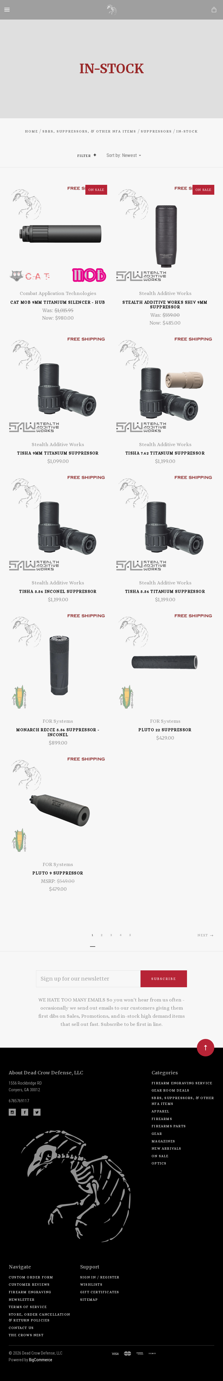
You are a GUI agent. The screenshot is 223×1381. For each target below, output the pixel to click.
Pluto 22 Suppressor (165, 729)
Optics (159, 1163)
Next (203, 935)
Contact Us (21, 1328)
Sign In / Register (100, 1277)
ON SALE (160, 1156)
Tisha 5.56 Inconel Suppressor (58, 591)
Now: (48, 318)
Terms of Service (28, 1307)
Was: (48, 310)
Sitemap (89, 1300)
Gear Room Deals (170, 1090)
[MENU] (8, 10)
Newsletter (22, 1300)
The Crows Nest (26, 1335)
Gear (157, 1134)
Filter (84, 156)
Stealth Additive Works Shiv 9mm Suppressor (165, 305)
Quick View (57, 238)
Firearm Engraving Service (182, 1083)
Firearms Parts (169, 1126)
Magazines (163, 1141)
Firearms (162, 1119)
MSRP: (49, 881)
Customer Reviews (29, 1284)
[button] (94, 155)
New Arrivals (166, 1148)
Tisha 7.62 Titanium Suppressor (165, 453)
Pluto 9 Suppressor (58, 873)
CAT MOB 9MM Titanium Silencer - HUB (57, 302)
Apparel (160, 1111)
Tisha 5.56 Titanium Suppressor (165, 591)
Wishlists (91, 1284)
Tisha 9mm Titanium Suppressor (58, 453)
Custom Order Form (31, 1277)
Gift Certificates (99, 1292)
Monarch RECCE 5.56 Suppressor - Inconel (57, 732)
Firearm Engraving (30, 1292)
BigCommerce (40, 1359)
